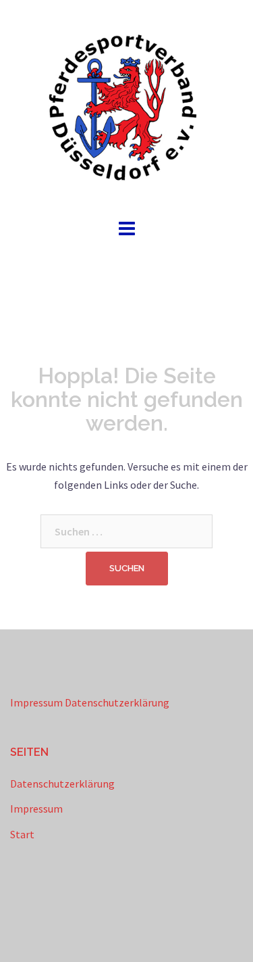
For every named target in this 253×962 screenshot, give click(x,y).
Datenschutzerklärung (117, 702)
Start (22, 834)
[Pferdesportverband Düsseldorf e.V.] (126, 107)
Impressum (36, 702)
